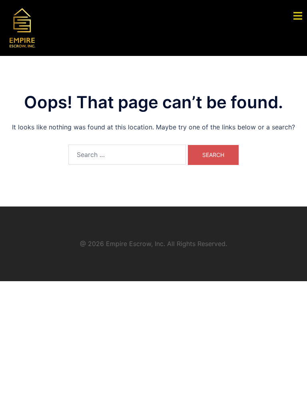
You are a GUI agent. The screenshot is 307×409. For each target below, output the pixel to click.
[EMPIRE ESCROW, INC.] (22, 27)
